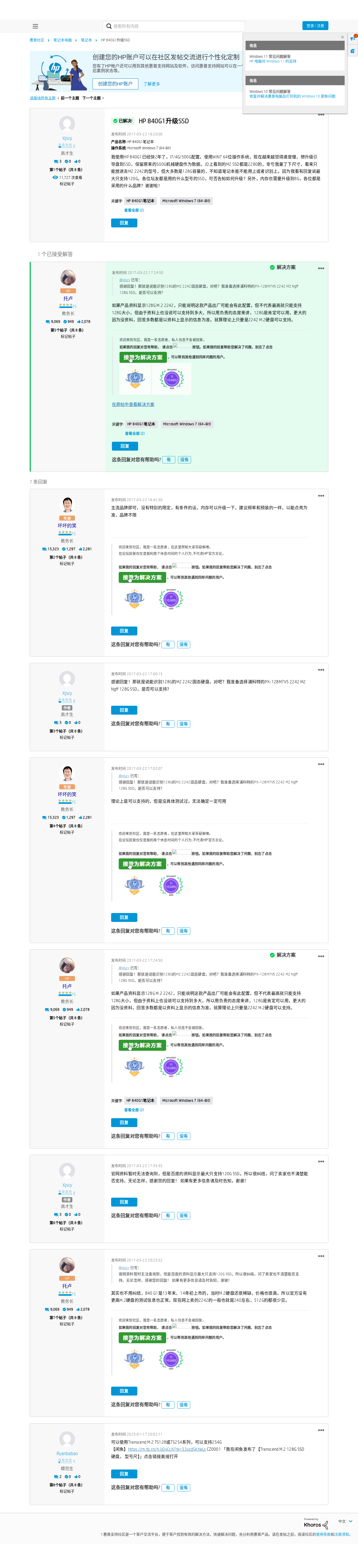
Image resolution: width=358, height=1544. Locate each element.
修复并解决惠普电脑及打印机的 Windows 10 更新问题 (292, 96)
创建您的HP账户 (115, 84)
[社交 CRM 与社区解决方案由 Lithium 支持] (316, 1523)
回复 (124, 223)
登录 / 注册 (315, 25)
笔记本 (86, 40)
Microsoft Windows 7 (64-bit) (186, 200)
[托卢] (68, 277)
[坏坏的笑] (67, 505)
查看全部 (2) (134, 210)
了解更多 (151, 84)
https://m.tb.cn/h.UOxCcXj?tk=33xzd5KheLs (167, 1449)
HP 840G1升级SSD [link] (115, 40)
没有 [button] (184, 459)
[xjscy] (67, 124)
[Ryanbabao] (67, 1439)
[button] (321, 115)
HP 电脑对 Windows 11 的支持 (272, 61)
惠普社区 (37, 40)
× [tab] (342, 37)
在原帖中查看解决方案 (133, 404)
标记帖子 (67, 183)
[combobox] (174, 26)
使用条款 (323, 1534)
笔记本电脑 (62, 40)
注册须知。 (343, 1534)
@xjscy (125, 280)
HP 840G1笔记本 (141, 200)
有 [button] (169, 459)
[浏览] (34, 26)
